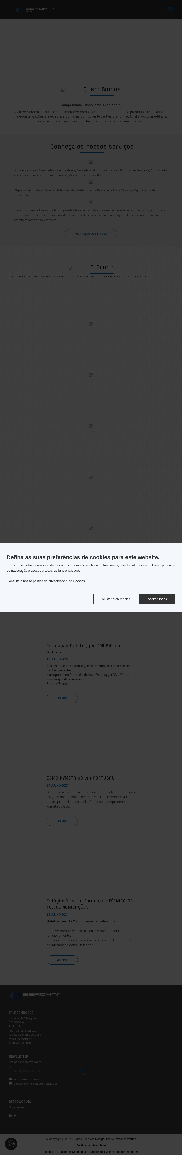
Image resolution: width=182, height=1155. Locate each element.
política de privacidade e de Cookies (59, 581)
